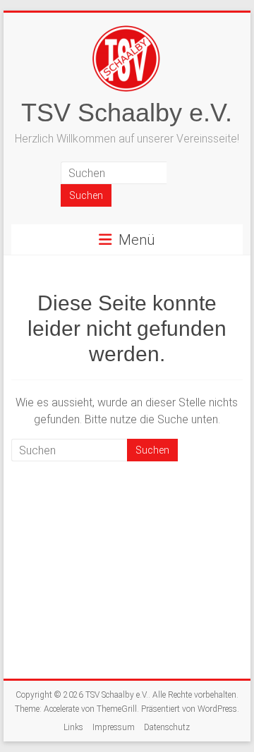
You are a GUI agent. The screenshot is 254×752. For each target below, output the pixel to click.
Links (73, 727)
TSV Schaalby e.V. (126, 112)
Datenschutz (167, 727)
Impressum (113, 727)
